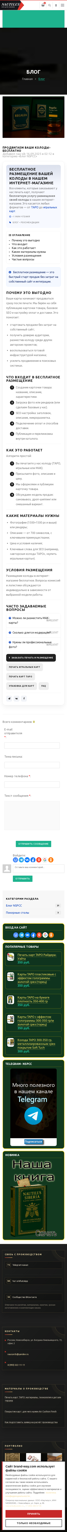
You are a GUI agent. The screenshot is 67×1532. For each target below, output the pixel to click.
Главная (27, 78)
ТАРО (34, 207)
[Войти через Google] (45, 860)
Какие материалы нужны (29, 251)
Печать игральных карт (24, 667)
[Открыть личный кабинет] (56, 5)
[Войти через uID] (15, 859)
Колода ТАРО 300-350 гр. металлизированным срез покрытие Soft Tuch (36, 1043)
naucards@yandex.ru (18, 1354)
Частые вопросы (23, 259)
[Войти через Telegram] (21, 859)
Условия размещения (26, 255)
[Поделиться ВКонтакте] (16, 699)
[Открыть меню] (62, 5)
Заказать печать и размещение (32, 658)
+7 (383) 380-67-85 (33, 1506)
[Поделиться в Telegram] (9, 699)
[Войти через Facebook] (33, 859)
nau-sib (21, 153)
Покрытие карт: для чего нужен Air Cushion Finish (31, 1411)
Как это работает (24, 247)
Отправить (22, 879)
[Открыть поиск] (49, 5)
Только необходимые (34, 1523)
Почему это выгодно (26, 240)
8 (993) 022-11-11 (16, 1365)
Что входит (19, 244)
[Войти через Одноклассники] (50, 859)
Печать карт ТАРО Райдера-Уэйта (37, 957)
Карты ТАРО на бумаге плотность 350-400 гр (33, 999)
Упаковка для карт (21, 686)
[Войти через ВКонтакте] (27, 859)
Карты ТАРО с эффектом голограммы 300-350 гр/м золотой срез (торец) (36, 1020)
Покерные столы (17, 912)
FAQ (43, 686)
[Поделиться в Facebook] (24, 699)
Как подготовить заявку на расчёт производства (31, 1422)
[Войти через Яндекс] (38, 859)
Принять (33, 1513)
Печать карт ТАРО (20, 676)
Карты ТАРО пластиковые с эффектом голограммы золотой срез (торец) (37, 978)
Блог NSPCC (28, 156)
